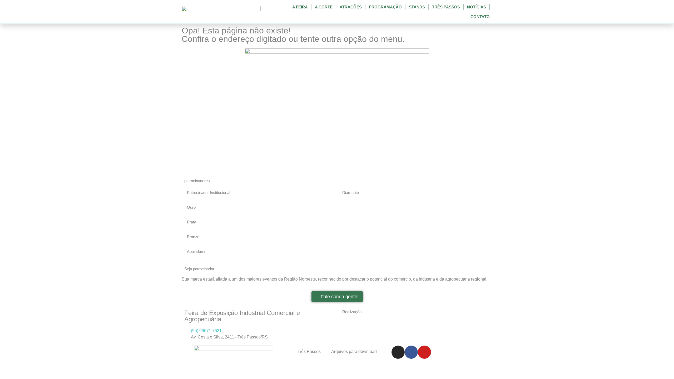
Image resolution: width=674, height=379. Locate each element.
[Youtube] (424, 352)
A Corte (324, 7)
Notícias (476, 7)
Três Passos (446, 7)
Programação (385, 7)
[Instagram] (398, 352)
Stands (417, 7)
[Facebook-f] (411, 352)
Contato (480, 16)
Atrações (351, 7)
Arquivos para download (354, 351)
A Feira (300, 7)
